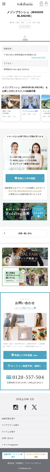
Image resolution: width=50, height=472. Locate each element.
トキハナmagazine (10, 445)
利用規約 (19, 463)
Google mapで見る (38, 57)
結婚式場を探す (8, 418)
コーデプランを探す (10, 425)
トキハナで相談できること (24, 308)
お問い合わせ (7, 438)
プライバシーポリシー (33, 463)
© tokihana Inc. (25, 468)
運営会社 (11, 463)
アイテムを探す (8, 432)
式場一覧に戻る (25, 233)
